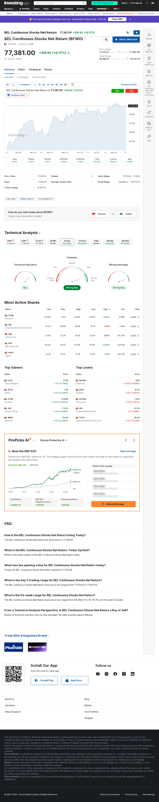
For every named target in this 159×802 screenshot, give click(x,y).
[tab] (10, 242)
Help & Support (13, 711)
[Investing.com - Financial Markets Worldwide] (16, 3)
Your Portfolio (91, 711)
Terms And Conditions (110, 794)
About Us (9, 699)
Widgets (88, 718)
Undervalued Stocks (145, 13)
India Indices (23, 13)
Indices (10, 13)
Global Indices (94, 13)
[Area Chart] (13, 84)
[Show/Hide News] (72, 84)
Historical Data (38, 77)
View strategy (128, 451)
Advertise (10, 705)
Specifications (108, 13)
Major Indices (37, 13)
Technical (35, 69)
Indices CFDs (79, 13)
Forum (48, 69)
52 (52, 199)
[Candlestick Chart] (7, 84)
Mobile (87, 705)
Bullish (129, 214)
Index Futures (65, 13)
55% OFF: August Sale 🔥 (104, 3)
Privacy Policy (131, 794)
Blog (86, 699)
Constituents (23, 77)
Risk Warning (148, 794)
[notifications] (147, 2)
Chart (21, 69)
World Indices (51, 13)
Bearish (102, 214)
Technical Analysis (21, 232)
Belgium (30, 199)
